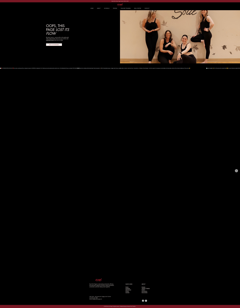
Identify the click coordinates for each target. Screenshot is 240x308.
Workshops (128, 290)
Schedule (128, 288)
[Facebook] (143, 301)
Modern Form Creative (131, 306)
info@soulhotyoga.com (97, 299)
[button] (99, 8)
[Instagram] (146, 301)
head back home (50, 40)
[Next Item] (236, 170)
